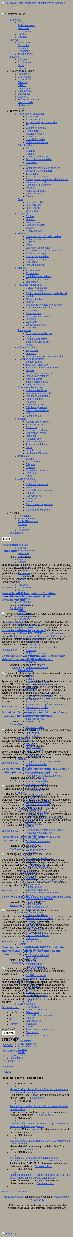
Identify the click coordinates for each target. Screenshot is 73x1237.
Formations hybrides (37, 707)
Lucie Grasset (13, 621)
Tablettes (31, 844)
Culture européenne (37, 1009)
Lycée (21, 1052)
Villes (29, 1001)
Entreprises (24, 619)
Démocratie (32, 1012)
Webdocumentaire (36, 849)
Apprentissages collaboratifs (41, 647)
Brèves (22, 559)
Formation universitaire (38, 710)
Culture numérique (36, 653)
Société (22, 944)
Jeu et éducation (35, 727)
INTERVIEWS (10, 1056)
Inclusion (31, 1023)
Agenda (22, 562)
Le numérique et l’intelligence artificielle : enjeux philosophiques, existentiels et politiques (35, 770)
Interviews (23, 553)
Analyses (23, 584)
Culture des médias (36, 764)
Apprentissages (34, 644)
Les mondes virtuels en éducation (44, 830)
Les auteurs (16, 1058)
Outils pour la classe (37, 667)
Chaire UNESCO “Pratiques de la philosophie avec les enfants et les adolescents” (36, 635)
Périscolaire (24, 1040)
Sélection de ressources (31, 884)
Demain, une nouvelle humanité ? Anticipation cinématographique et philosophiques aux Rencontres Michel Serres (34, 951)
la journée (31, 629)
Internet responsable (37, 781)
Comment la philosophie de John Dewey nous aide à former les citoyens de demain (33, 657)
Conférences (25, 587)
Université (23, 1055)
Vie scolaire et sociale (38, 1035)
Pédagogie (16, 667)
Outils (21, 590)
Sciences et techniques (30, 912)
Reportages (16, 608)
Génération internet (36, 958)
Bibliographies (34, 887)
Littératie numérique (37, 784)
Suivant (14, 1024)
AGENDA (8, 1071)
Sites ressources (35, 718)
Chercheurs (24, 601)
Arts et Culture (25, 670)
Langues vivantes (35, 750)
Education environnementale (42, 892)
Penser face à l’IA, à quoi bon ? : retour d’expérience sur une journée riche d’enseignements (29, 596)
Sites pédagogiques (37, 907)
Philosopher (10, 550)
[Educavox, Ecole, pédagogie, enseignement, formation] (33, 3)
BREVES (8, 1066)
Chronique (15, 559)
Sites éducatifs (34, 904)
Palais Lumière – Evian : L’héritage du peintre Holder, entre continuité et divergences (39, 1125)
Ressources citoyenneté (39, 898)
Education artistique (37, 889)
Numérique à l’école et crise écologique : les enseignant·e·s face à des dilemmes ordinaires (35, 1159)
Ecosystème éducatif (37, 955)
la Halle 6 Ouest (51, 636)
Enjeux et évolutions (37, 701)
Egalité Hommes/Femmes (40, 1015)
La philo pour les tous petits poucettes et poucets (36, 896)
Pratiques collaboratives (39, 832)
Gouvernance (33, 1021)
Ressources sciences (37, 935)
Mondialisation (34, 964)
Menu (6, 538)
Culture (30, 678)
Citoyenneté (32, 1006)
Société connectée (36, 975)
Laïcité (29, 1026)
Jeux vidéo (32, 735)
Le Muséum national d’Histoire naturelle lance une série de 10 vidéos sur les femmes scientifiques (40, 1176)
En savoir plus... (10, 587)
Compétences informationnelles (43, 761)
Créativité (31, 650)
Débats (22, 547)
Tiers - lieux (32, 1032)
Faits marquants (26, 550)
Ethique (30, 1018)
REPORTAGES (11, 1061)
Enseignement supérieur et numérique (47, 704)
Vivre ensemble (26, 1003)
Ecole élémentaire (28, 1046)
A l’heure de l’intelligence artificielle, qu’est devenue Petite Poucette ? (31, 838)
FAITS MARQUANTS (14, 1050)
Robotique (32, 938)
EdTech (22, 610)
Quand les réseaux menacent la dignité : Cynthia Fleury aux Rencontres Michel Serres (35, 714)
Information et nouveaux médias (43, 775)
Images (30, 827)
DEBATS (8, 1045)
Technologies (33, 941)
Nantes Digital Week (28, 627)
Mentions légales (13, 1196)
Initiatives (31, 661)
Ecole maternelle (27, 1043)
